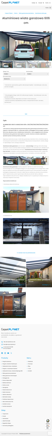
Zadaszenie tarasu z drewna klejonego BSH (13, 371)
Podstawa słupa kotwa (8, 399)
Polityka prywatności (24, 433)
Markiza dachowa (7, 382)
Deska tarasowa (6, 392)
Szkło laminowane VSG (8, 401)
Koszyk (4, 416)
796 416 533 (6, 342)
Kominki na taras (6, 404)
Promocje (30, 363)
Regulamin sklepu (7, 423)
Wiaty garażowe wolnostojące (10, 375)
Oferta (15, 13)
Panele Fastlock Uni (7, 389)
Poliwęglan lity (6, 378)
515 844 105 (12, 342)
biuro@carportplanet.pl (9, 344)
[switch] (48, 428)
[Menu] (50, 419)
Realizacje (30, 361)
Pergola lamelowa (7, 361)
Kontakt (30, 371)
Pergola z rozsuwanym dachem (10, 368)
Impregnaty (5, 387)
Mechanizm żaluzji (7, 397)
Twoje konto (5, 413)
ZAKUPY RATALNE (6, 421)
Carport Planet (8, 13)
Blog (29, 366)
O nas (29, 368)
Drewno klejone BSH (7, 380)
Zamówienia (5, 418)
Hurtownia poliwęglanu (8, 425)
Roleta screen (6, 385)
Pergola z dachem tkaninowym (10, 363)
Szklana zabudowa (7, 394)
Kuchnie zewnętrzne (7, 406)
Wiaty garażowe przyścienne (26, 13)
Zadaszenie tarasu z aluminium (10, 366)
